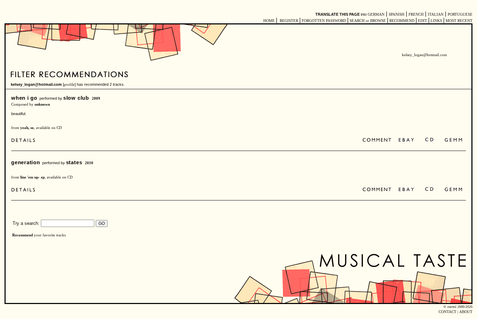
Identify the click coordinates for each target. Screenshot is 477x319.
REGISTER (289, 21)
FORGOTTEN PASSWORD (324, 21)
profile (69, 84)
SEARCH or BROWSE (367, 21)
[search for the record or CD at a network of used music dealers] (453, 140)
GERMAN (376, 14)
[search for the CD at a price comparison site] (429, 140)
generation (25, 162)
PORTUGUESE (460, 14)
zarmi (451, 307)
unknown (42, 104)
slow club (76, 98)
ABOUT (465, 312)
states (74, 162)
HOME (269, 21)
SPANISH (396, 14)
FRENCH (416, 14)
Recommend (22, 235)
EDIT (422, 21)
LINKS (436, 21)
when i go (24, 98)
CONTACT (447, 312)
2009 (96, 98)
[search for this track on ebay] (406, 140)
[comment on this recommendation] (378, 140)
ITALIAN (435, 14)
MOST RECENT (458, 21)
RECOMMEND (402, 21)
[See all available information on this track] (25, 140)
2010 (89, 163)
